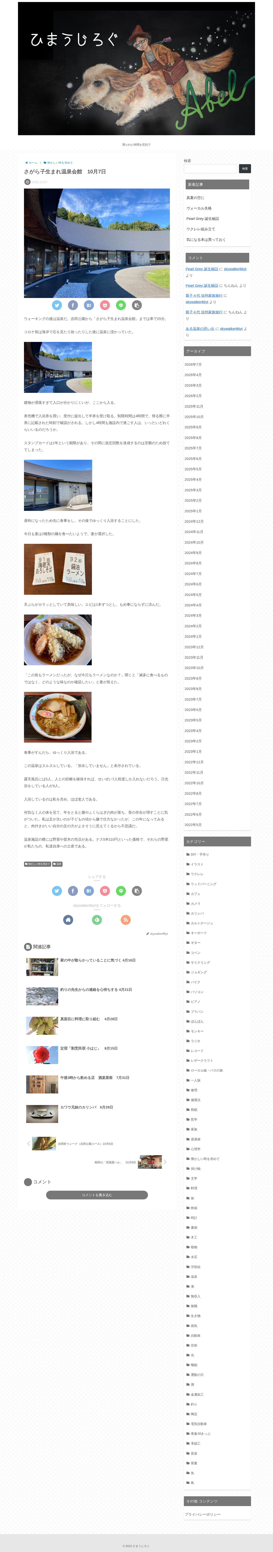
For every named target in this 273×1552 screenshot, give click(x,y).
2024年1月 (193, 636)
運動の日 (197, 1374)
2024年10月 (194, 542)
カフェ (195, 894)
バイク (195, 982)
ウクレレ (197, 874)
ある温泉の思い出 (200, 329)
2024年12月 (194, 521)
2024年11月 (194, 532)
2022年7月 (193, 804)
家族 (194, 1129)
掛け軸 (195, 1168)
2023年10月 (194, 668)
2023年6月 (193, 710)
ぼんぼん (197, 1021)
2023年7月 (193, 699)
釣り (194, 1404)
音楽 (194, 1453)
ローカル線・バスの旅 (207, 1070)
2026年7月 (193, 364)
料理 (194, 1188)
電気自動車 (199, 1424)
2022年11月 (194, 773)
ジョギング (199, 972)
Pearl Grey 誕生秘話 (202, 219)
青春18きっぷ (200, 1433)
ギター (195, 942)
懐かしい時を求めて (39, 864)
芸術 (194, 1345)
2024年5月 (193, 595)
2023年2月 (193, 741)
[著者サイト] (68, 920)
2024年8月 (193, 563)
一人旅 (195, 1080)
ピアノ (195, 1001)
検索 (187, 161)
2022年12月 (194, 762)
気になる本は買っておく (206, 240)
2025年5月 (193, 469)
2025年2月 (193, 500)
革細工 (195, 1443)
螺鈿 (194, 1365)
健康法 (195, 1100)
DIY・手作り (200, 854)
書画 (194, 1227)
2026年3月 (193, 385)
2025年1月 (193, 511)
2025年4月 (193, 480)
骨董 (194, 1463)
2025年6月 (193, 459)
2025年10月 (194, 417)
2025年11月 (194, 406)
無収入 (195, 1296)
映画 (194, 1208)
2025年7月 (193, 448)
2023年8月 (193, 689)
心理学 (195, 1149)
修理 (194, 1090)
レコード (197, 1051)
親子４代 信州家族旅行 (204, 296)
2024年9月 (193, 553)
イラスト (197, 864)
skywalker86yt (235, 269)
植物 (194, 1247)
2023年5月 (193, 720)
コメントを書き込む (97, 1195)
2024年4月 (193, 605)
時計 (194, 1217)
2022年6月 (193, 814)
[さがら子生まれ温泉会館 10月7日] (89, 305)
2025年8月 (193, 438)
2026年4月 (193, 375)
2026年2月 (193, 396)
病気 (194, 1326)
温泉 (59, 864)
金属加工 (197, 1394)
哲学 (194, 1119)
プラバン (197, 1011)
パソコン (197, 992)
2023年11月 (194, 657)
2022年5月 (193, 825)
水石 (194, 1257)
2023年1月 (193, 752)
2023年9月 (193, 678)
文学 (194, 1178)
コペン (195, 952)
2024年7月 (193, 574)
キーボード (199, 933)
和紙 (194, 1109)
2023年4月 (193, 731)
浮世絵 (195, 1267)
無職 (194, 1306)
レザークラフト (202, 1060)
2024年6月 (193, 584)
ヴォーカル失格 (199, 208)
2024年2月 (193, 626)
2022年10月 (194, 783)
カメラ (195, 903)
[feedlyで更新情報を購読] (97, 920)
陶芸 (194, 1414)
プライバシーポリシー (203, 1514)
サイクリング (200, 962)
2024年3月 (193, 616)
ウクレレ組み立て (200, 229)
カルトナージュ (202, 923)
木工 (194, 1237)
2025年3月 (193, 490)
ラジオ (195, 1041)
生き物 (195, 1316)
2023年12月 (194, 647)
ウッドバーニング (203, 884)
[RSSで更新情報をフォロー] (126, 920)
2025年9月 (193, 427)
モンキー (197, 1031)
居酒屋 (195, 1139)
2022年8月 (193, 793)
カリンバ (197, 913)
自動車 (195, 1335)
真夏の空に (195, 198)
